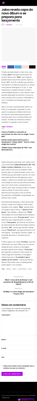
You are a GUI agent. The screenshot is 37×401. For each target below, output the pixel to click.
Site (2, 357)
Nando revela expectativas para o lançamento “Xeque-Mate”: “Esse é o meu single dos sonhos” (18, 142)
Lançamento (22, 269)
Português (24, 400)
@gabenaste (5, 397)
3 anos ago (19, 25)
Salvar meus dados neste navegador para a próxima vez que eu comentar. (18, 367)
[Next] (20, 155)
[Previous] (16, 155)
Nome (4, 339)
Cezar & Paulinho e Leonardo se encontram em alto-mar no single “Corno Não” (17, 134)
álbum (9, 269)
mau (30, 269)
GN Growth (32, 395)
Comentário (6, 315)
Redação (9, 25)
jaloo (14, 269)
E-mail (4, 348)
